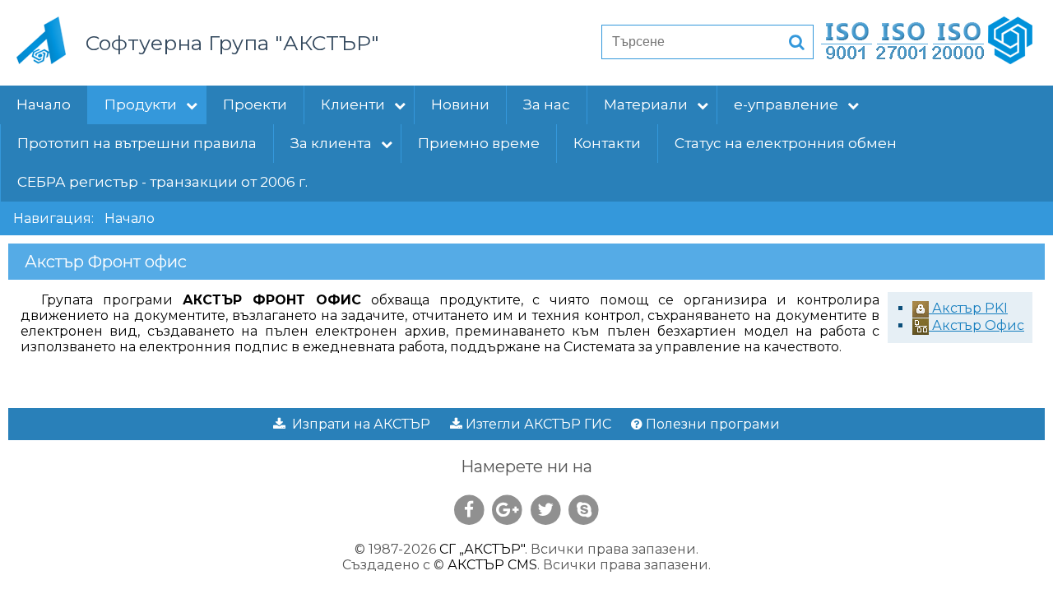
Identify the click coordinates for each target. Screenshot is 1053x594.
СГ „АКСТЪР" (482, 549)
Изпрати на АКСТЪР (357, 424)
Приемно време (479, 143)
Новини (460, 104)
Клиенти (353, 104)
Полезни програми (711, 424)
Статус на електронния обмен (786, 143)
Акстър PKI (968, 308)
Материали (646, 104)
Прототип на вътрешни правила (137, 143)
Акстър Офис (976, 325)
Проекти (255, 104)
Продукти (140, 104)
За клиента (331, 143)
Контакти (607, 143)
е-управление (786, 104)
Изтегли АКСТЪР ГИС (536, 424)
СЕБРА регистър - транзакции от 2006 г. (162, 182)
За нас (546, 104)
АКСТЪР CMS (492, 565)
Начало (43, 104)
